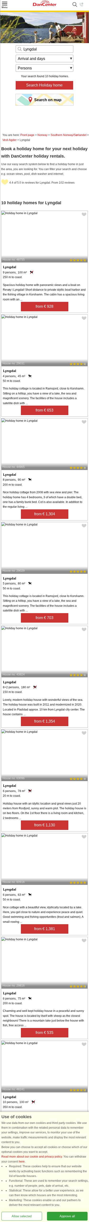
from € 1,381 (44, 929)
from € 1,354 (44, 721)
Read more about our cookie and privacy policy (31, 1157)
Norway (42, 135)
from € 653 (44, 410)
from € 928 (44, 306)
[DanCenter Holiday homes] (44, 5)
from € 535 (44, 1033)
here (22, 1161)
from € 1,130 (44, 825)
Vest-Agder (9, 140)
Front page (27, 135)
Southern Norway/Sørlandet (68, 135)
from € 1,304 (44, 514)
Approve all (67, 1216)
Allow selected (22, 1216)
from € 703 (44, 618)
